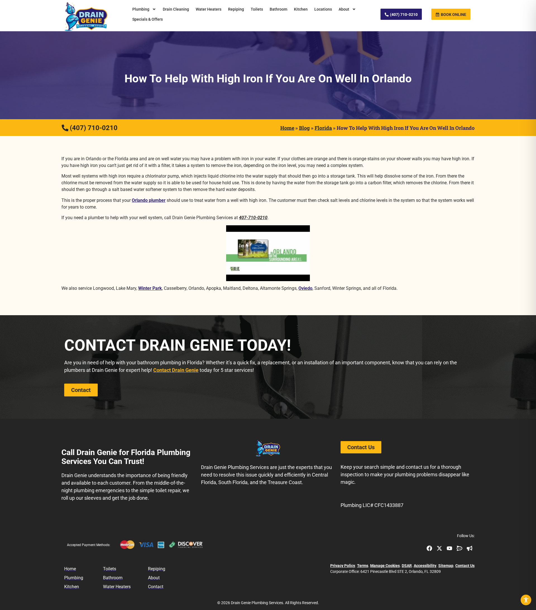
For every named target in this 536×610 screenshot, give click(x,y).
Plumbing (140, 9)
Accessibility (425, 565)
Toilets (257, 9)
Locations (323, 9)
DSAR (407, 565)
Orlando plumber (149, 200)
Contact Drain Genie (175, 370)
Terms (362, 565)
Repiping (236, 9)
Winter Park (150, 288)
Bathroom (278, 9)
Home (287, 128)
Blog (304, 128)
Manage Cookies (385, 565)
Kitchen (301, 9)
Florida (323, 128)
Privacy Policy (342, 565)
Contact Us (465, 565)
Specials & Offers (147, 19)
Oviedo (305, 288)
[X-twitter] (439, 548)
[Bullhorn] (470, 548)
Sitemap (445, 565)
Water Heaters (208, 9)
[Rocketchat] (459, 548)
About (344, 9)
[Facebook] (429, 548)
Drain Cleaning (176, 9)
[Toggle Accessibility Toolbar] (526, 600)
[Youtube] (449, 548)
